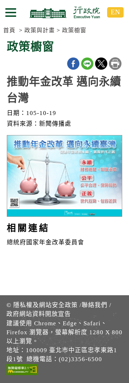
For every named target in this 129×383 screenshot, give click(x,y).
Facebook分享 (73, 63)
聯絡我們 (95, 305)
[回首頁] (64, 12)
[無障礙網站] (22, 371)
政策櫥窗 (74, 30)
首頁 (9, 30)
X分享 (101, 63)
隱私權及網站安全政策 (45, 305)
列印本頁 (115, 63)
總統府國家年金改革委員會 (45, 242)
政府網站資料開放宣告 (38, 314)
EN (115, 12)
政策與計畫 (39, 30)
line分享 (87, 63)
